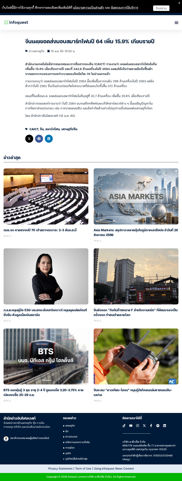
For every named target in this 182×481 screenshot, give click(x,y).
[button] (29, 139)
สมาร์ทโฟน (52, 128)
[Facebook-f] (151, 425)
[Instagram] (137, 425)
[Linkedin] (164, 425)
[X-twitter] (144, 425)
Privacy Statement (60, 468)
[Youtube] (130, 425)
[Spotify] (157, 425)
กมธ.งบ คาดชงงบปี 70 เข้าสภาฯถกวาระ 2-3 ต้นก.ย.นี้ (40, 230)
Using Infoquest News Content (114, 468)
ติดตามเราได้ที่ (132, 418)
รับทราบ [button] (161, 8)
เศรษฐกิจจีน (69, 128)
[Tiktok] (124, 425)
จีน (42, 128)
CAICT (34, 128)
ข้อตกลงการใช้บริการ (124, 7)
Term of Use (83, 468)
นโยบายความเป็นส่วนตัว (88, 7)
